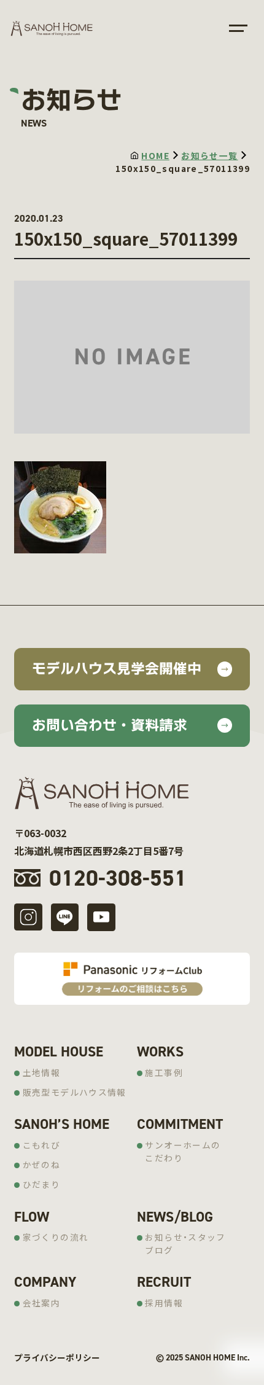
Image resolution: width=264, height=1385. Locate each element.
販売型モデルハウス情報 (74, 1092)
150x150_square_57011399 (182, 168)
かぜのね (42, 1164)
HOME (155, 155)
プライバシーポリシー (57, 1357)
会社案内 (42, 1303)
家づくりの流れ (56, 1237)
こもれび (42, 1145)
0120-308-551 (118, 877)
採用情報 (164, 1303)
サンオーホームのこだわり (182, 1151)
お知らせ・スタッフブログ (185, 1243)
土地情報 (42, 1072)
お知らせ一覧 (209, 155)
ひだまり (42, 1184)
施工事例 (164, 1072)
